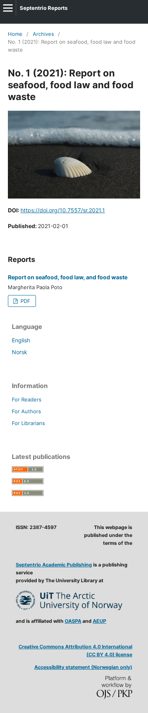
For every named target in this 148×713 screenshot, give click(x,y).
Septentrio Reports (43, 8)
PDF (24, 301)
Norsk (19, 352)
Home (15, 34)
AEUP (99, 621)
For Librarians (28, 423)
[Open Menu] (8, 8)
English (21, 340)
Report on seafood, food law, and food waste (67, 277)
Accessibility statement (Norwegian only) (83, 667)
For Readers (26, 399)
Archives (43, 34)
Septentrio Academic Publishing (54, 565)
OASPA (73, 621)
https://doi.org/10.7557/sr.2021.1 (63, 210)
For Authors (26, 411)
